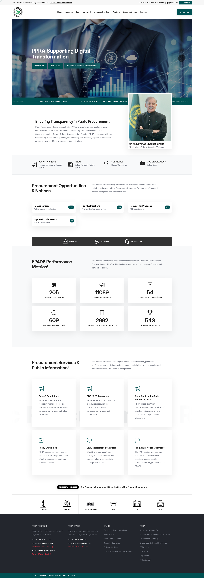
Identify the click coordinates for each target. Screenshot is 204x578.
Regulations (144, 556)
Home (59, 12)
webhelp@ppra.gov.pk (168, 3)
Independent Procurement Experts (23, 101)
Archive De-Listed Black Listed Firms (155, 534)
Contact (143, 12)
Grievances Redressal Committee (153, 543)
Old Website (185, 3)
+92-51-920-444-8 (43, 539)
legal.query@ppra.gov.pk (45, 550)
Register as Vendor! (68, 487)
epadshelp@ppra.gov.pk (81, 543)
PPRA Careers (145, 560)
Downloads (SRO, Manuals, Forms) (118, 551)
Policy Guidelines (111, 547)
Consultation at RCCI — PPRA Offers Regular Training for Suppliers (80, 101)
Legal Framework (83, 12)
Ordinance (144, 551)
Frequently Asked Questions (115, 530)
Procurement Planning (149, 539)
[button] (22, 58)
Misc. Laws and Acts (112, 539)
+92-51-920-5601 (148, 3)
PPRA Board (109, 534)
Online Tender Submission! (61, 3)
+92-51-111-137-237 (79, 539)
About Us (69, 12)
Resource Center (130, 12)
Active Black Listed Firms (150, 530)
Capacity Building (101, 12)
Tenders (116, 12)
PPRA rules (144, 547)
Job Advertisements (112, 543)
